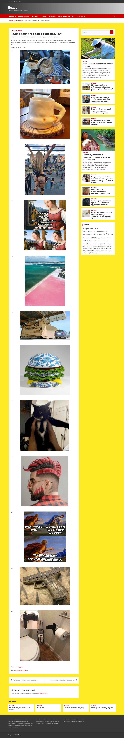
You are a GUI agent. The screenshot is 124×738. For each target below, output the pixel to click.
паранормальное (101, 244)
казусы (103, 241)
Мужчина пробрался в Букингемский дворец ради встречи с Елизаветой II (102, 88)
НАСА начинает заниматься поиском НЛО (62, 680)
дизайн (100, 234)
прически (84, 248)
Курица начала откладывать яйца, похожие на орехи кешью (101, 191)
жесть (109, 238)
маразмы (100, 243)
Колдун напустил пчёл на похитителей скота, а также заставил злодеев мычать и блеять (102, 180)
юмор (95, 253)
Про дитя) (40, 708)
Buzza (12, 8)
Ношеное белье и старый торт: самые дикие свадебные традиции (101, 111)
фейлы (84, 253)
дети (95, 234)
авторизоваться (42, 693)
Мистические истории (91, 231)
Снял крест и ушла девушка (102, 708)
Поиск (111, 32)
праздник (96, 246)
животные (87, 240)
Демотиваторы (23, 16)
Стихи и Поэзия (104, 231)
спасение (91, 250)
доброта (108, 234)
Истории (35, 16)
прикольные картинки (21, 670)
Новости (12, 16)
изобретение (97, 241)
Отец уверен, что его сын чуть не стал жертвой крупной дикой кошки (101, 203)
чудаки (90, 253)
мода (103, 243)
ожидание (89, 244)
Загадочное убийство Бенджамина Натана (25, 680)
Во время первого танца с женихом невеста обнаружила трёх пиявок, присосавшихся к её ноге (101, 215)
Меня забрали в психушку (74, 708)
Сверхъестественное (66, 16)
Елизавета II (101, 229)
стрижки (110, 250)
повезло (108, 244)
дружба (93, 237)
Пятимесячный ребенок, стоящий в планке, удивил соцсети (101, 122)
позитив (90, 246)
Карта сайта (80, 16)
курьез (95, 243)
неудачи (84, 244)
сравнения (97, 250)
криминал (89, 243)
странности (104, 250)
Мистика (52, 16)
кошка (107, 241)
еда (99, 238)
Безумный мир (90, 228)
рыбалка (101, 248)
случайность (107, 248)
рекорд (95, 248)
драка (85, 237)
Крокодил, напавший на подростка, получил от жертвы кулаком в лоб (96, 157)
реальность (89, 248)
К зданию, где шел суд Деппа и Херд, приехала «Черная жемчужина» (100, 100)
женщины (103, 238)
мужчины (108, 243)
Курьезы (43, 16)
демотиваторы (87, 234)
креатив (84, 243)
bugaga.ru (20, 667)
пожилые (85, 246)
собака (85, 250)
